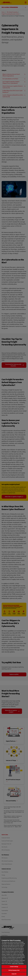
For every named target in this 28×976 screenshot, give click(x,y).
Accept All (14, 974)
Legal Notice (21, 963)
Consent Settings (14, 966)
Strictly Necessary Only (14, 970)
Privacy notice (15, 963)
